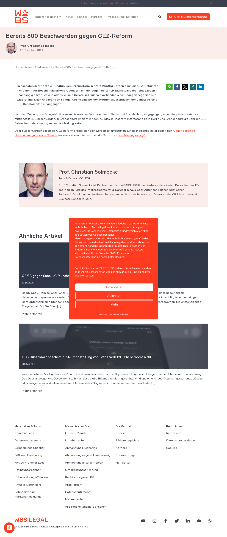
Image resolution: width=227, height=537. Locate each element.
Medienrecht (43, 67)
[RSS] (210, 521)
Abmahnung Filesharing (81, 448)
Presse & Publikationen (122, 16)
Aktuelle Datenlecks (28, 484)
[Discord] (199, 521)
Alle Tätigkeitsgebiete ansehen (85, 506)
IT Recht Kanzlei (76, 433)
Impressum (173, 433)
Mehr (114, 304)
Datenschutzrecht (77, 492)
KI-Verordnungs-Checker (31, 477)
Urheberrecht (74, 440)
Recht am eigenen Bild (80, 477)
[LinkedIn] (188, 521)
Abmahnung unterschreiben (84, 462)
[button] (169, 87)
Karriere (97, 16)
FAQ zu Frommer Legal (30, 462)
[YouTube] (143, 521)
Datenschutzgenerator (30, 440)
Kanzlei (82, 16)
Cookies (171, 448)
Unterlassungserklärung (81, 470)
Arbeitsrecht (73, 484)
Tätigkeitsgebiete (46, 16)
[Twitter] (177, 521)
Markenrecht (74, 499)
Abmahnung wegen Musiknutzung (87, 455)
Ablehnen (114, 296)
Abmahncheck (24, 433)
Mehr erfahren (32, 314)
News (69, 16)
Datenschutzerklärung (181, 440)
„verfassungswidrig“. (131, 135)
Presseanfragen (126, 455)
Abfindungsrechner (28, 470)
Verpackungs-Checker (30, 448)
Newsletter (123, 462)
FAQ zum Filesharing (28, 455)
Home (19, 67)
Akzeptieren (114, 287)
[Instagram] (154, 521)
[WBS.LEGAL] (22, 17)
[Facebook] (166, 521)
